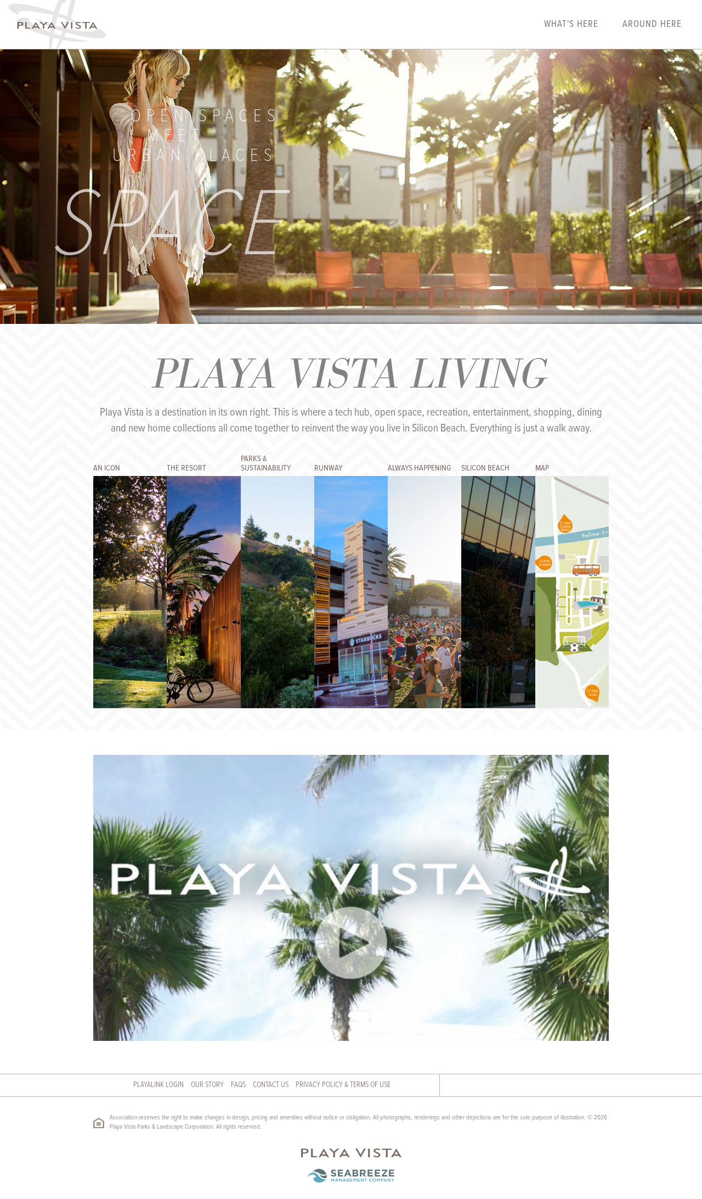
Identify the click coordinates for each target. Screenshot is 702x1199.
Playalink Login (158, 1085)
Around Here (652, 25)
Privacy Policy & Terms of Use (343, 1085)
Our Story (207, 1085)
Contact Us (270, 1085)
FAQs (238, 1085)
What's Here (571, 25)
